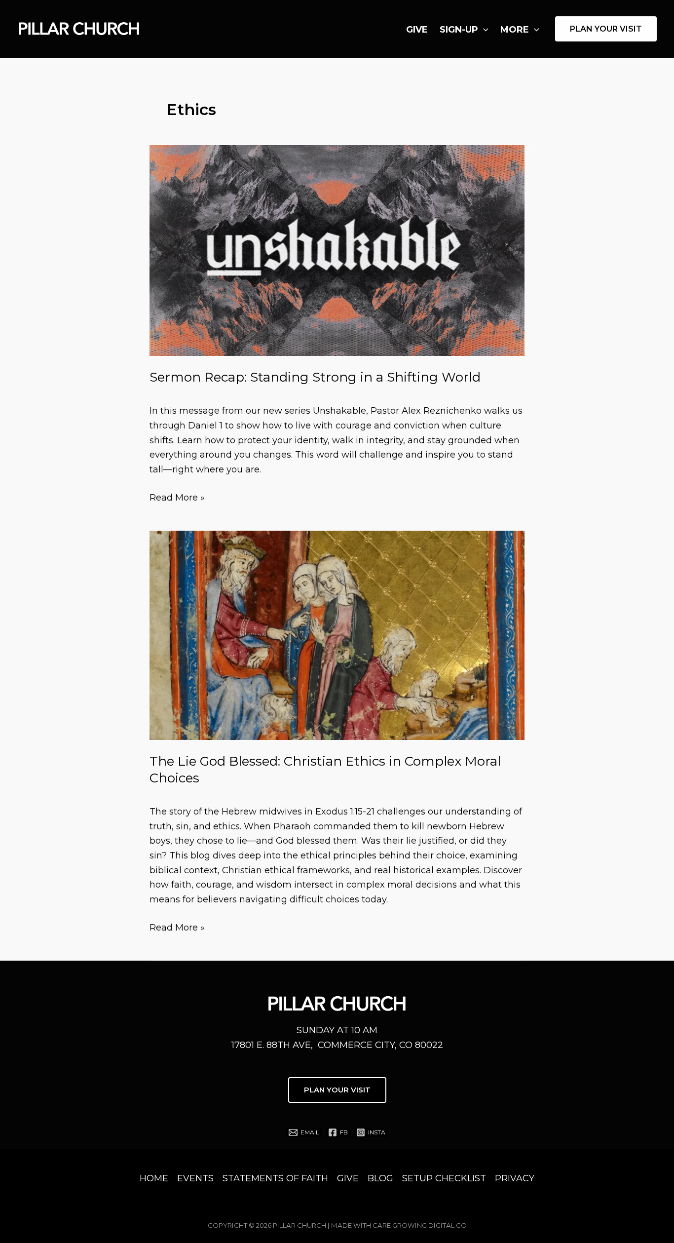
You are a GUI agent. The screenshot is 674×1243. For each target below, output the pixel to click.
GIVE (417, 29)
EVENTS (195, 1178)
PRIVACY (514, 1178)
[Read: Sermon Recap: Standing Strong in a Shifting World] (337, 249)
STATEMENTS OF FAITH (275, 1178)
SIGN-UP (459, 29)
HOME (154, 1178)
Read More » (177, 498)
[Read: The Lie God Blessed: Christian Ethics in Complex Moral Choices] (337, 634)
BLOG (380, 1178)
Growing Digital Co (429, 1225)
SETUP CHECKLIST (444, 1178)
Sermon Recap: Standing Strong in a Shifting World (315, 377)
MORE (514, 29)
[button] (483, 29)
